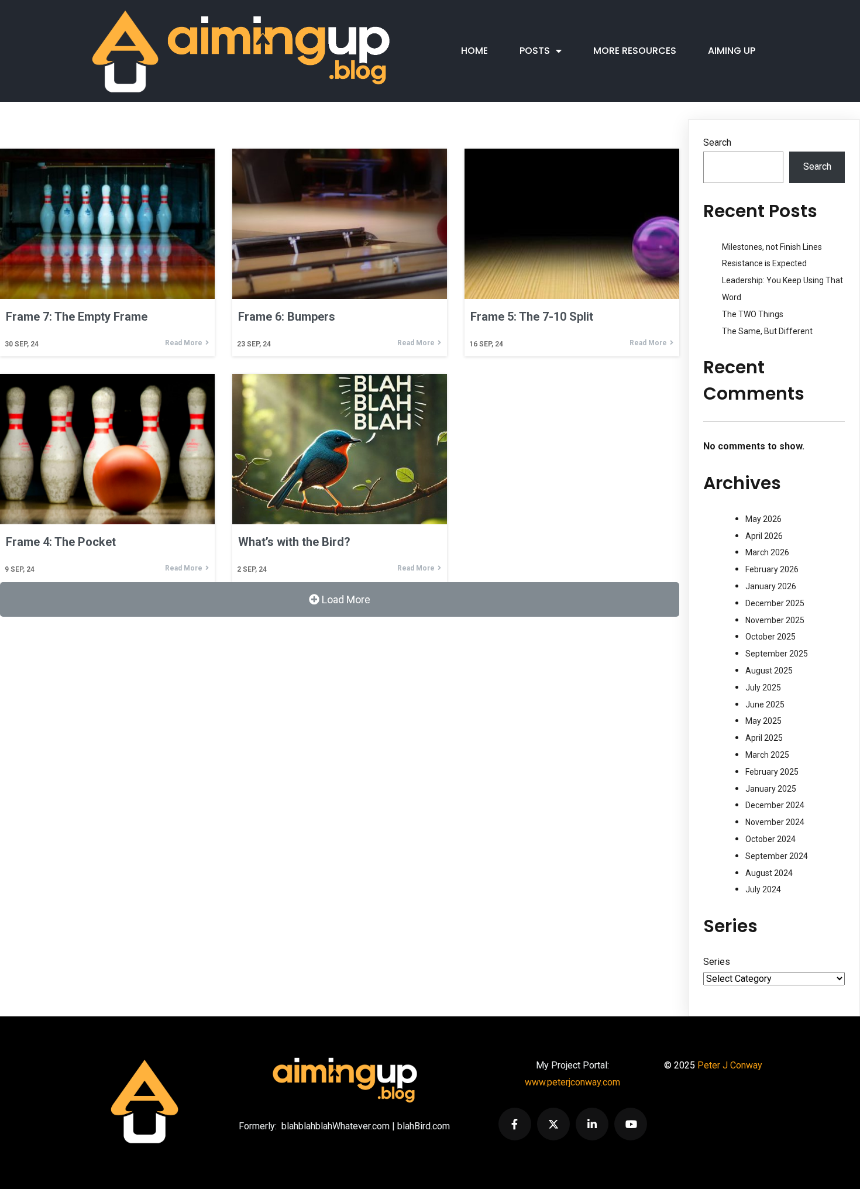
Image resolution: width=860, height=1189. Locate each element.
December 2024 (774, 805)
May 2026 (763, 519)
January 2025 (770, 788)
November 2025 (774, 620)
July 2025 (763, 687)
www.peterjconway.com (572, 1082)
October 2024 (770, 839)
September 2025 (776, 653)
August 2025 (769, 670)
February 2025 (772, 771)
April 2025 (764, 738)
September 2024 (776, 856)
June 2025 (765, 704)
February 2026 (772, 569)
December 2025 (774, 603)
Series (716, 961)
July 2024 (763, 889)
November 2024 (774, 822)
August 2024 (769, 873)
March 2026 (767, 552)
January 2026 (770, 586)
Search (717, 142)
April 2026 (764, 536)
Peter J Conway (729, 1065)
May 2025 (763, 721)
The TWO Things (752, 314)
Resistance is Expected (764, 263)
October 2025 (770, 636)
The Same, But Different (767, 331)
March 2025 (767, 755)
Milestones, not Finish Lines (772, 247)
